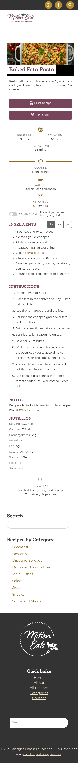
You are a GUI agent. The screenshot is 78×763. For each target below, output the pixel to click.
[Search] (62, 723)
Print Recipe (42, 103)
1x (51, 224)
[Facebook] (58, 5)
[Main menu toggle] (66, 18)
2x (59, 224)
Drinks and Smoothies (31, 567)
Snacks (18, 594)
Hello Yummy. (29, 410)
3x (68, 224)
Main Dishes (22, 574)
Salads (17, 581)
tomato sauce (35, 253)
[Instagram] (48, 5)
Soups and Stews (26, 601)
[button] (70, 5)
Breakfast (20, 547)
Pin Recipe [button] (42, 115)
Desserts (19, 554)
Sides (16, 588)
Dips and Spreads (27, 560)
